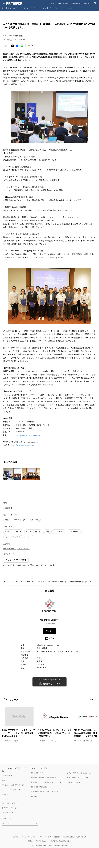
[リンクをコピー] (34, 46)
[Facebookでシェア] (17, 46)
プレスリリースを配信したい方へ (13, 790)
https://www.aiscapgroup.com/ (23, 445)
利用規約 (57, 837)
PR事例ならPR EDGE (74, 782)
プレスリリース (18, 582)
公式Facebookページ (9, 808)
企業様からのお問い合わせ (37, 841)
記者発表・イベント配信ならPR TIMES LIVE (46, 782)
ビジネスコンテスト (13, 532)
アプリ (33, 8)
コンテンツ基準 (45, 837)
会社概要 (15, 837)
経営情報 (8, 508)
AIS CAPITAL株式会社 (35, 582)
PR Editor (34, 796)
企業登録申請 (76, 3)
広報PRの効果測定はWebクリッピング (44, 791)
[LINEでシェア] (22, 46)
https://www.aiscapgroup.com (28, 435)
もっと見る (92, 699)
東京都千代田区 (9, 549)
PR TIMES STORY (37, 773)
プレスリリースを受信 (59, 3)
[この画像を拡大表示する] (12, 474)
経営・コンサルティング (15, 520)
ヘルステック (74, 532)
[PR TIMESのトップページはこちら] (14, 3)
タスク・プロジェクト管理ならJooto (79, 773)
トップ (6, 582)
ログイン (87, 3)
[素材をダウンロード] (29, 46)
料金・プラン (6, 780)
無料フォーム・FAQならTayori (77, 777)
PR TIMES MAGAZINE (39, 787)
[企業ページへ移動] (50, 606)
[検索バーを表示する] (95, 3)
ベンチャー (26, 537)
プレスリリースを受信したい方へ (13, 785)
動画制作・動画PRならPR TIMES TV (43, 777)
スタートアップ (11, 537)
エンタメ (42, 8)
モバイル (24, 8)
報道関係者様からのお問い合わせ (75, 837)
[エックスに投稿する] (12, 46)
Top (3, 8)
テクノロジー (13, 8)
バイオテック (58, 532)
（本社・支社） (23, 549)
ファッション (67, 8)
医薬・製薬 (34, 520)
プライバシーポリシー (29, 837)
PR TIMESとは (7, 776)
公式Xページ (6, 818)
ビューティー (54, 8)
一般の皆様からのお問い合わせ (60, 841)
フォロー (49, 631)
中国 (47, 532)
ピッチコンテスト (33, 532)
